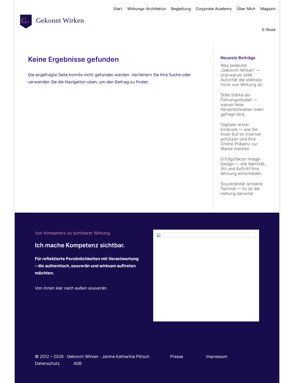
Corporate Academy (214, 8)
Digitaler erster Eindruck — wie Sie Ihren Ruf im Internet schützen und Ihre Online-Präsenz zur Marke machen (240, 136)
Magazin (268, 8)
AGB (78, 363)
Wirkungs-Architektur (146, 8)
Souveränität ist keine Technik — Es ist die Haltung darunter (241, 188)
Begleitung (181, 8)
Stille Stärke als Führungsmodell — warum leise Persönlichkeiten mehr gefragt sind (242, 105)
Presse (177, 356)
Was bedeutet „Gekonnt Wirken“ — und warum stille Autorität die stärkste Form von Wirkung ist (241, 75)
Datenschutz (54, 363)
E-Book (269, 29)
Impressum (223, 356)
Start (117, 8)
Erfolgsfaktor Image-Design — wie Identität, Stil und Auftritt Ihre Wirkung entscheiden (243, 166)
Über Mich (246, 8)
